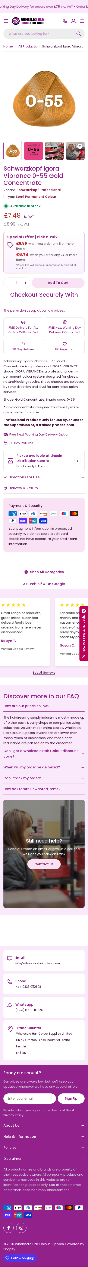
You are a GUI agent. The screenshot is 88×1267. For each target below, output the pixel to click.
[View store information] (77, 460)
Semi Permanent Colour (36, 196)
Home (8, 46)
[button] (83, 633)
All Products (27, 46)
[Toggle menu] (6, 20)
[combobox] (44, 34)
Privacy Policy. (13, 1115)
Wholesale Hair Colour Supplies (39, 1244)
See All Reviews (44, 673)
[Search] (78, 33)
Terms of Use (61, 1110)
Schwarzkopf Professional (38, 190)
